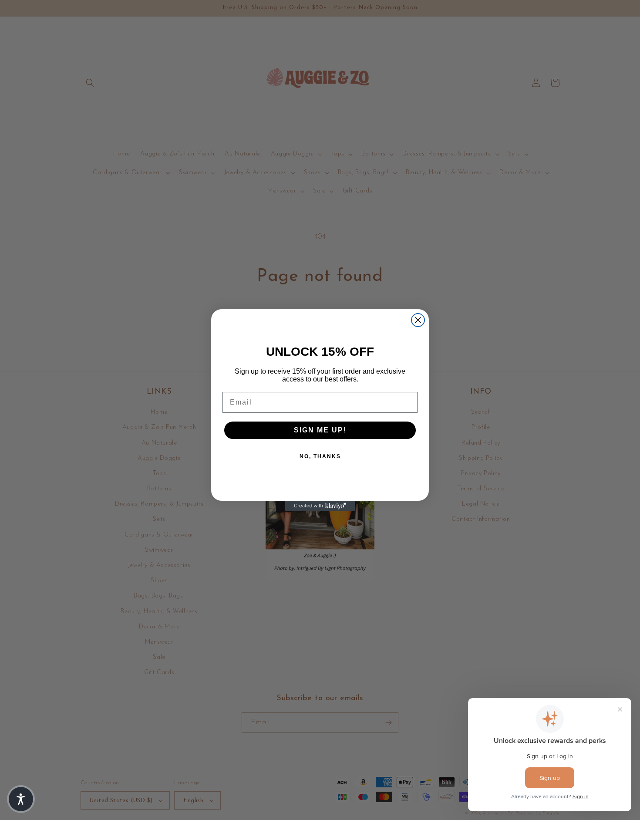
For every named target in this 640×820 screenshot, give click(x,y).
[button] (21, 799)
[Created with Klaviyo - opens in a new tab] (320, 506)
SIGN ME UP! (320, 430)
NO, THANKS (320, 456)
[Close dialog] (417, 320)
